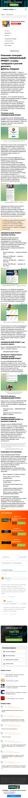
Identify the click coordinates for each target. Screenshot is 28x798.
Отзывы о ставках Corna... (14, 752)
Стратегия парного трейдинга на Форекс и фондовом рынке (16, 693)
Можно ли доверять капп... (15, 707)
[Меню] (25, 9)
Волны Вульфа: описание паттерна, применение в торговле (14, 675)
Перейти (13, 796)
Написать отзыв (14, 51)
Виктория (13, 603)
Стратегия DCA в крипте (11, 680)
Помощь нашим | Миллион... (15, 716)
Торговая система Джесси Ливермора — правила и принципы (15, 687)
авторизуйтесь (23, 557)
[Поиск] (22, 9)
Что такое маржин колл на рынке (14, 698)
